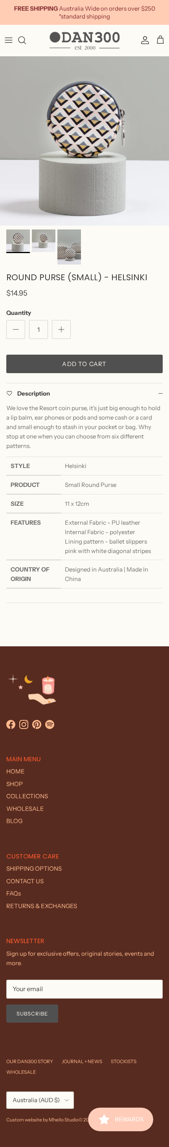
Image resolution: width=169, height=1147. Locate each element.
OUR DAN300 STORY (29, 1061)
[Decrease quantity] (15, 329)
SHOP (14, 784)
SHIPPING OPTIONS (34, 868)
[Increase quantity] (61, 329)
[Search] (26, 40)
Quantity (18, 312)
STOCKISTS (123, 1061)
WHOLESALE (25, 808)
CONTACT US (25, 881)
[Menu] (8, 40)
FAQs (13, 893)
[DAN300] (84, 40)
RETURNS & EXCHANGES (41, 906)
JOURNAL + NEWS (82, 1061)
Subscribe (32, 1013)
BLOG (14, 821)
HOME (15, 771)
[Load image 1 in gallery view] (84, 141)
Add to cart (84, 364)
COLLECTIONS (27, 796)
